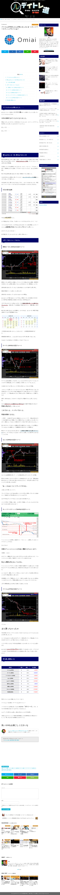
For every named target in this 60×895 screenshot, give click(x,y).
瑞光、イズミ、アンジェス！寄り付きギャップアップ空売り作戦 (51, 84)
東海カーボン (19, 768)
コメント (3, 787)
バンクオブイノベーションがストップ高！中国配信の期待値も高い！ (48, 109)
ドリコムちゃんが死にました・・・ (14, 77)
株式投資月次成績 (43, 149)
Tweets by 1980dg (43, 204)
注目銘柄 (42, 156)
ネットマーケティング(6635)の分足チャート (17, 95)
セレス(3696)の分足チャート (13, 92)
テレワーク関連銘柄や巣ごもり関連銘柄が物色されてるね (48, 104)
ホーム (34, 16)
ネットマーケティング (28, 768)
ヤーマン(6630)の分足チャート (14, 90)
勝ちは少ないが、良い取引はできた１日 (15, 79)
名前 (2, 800)
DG (9, 861)
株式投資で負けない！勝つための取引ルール (51, 91)
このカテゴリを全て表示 (48, 193)
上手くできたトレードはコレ (12, 85)
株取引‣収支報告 (5, 766)
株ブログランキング (23, 730)
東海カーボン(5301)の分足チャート (15, 87)
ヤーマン (4, 768)
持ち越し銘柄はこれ (10, 100)
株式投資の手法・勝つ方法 (45, 142)
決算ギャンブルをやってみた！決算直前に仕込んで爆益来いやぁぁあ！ (51, 61)
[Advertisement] (19, 62)
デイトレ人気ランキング (13, 730)
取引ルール (27, 16)
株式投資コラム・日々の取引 (46, 139)
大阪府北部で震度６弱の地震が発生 (46, 126)
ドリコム (9, 768)
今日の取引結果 (10, 82)
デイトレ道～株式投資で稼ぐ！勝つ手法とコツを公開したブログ (29, 893)
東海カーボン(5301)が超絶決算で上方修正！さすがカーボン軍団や (51, 77)
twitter (19, 865)
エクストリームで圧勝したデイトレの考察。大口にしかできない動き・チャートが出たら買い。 (51, 69)
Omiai (35, 768)
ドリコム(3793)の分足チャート (14, 97)
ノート (31, 16)
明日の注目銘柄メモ (44, 136)
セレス (14, 768)
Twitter (20, 869)
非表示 (21, 74)
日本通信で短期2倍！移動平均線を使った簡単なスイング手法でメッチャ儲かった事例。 (48, 115)
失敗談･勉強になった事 (45, 159)
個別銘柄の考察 (43, 152)
